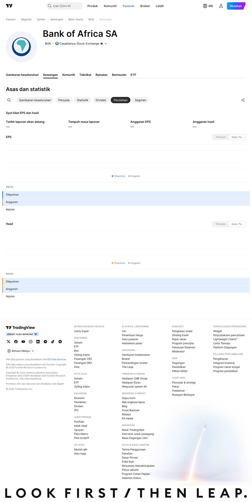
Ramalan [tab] (102, 75)
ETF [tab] (133, 75)
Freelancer (178, 390)
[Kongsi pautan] (243, 100)
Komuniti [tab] (68, 75)
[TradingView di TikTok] (52, 341)
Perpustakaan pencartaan (229, 335)
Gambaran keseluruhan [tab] (22, 75)
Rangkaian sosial (182, 331)
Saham (78, 342)
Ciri (124, 331)
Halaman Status (131, 477)
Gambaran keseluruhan (136, 354)
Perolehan (80, 402)
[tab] (35, 100)
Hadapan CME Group (134, 378)
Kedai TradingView (133, 429)
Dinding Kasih (180, 335)
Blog (124, 406)
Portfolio (79, 421)
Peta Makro (81, 433)
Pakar (175, 386)
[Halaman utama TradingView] (20, 327)
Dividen (78, 406)
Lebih (160, 6)
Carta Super (81, 331)
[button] (100, 6)
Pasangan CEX (83, 358)
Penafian (127, 453)
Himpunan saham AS (134, 386)
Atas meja (80, 453)
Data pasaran (130, 339)
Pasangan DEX (83, 362)
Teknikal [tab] (85, 75)
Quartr (60, 383)
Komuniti (110, 6)
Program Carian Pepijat (136, 473)
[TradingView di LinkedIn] (38, 341)
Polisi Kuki (128, 461)
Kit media (127, 418)
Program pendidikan (225, 371)
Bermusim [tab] (119, 75)
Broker (145, 6)
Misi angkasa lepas (133, 402)
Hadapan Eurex (131, 382)
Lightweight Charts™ (225, 339)
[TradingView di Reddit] (60, 341)
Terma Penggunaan (134, 449)
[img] (101, 43)
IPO (76, 410)
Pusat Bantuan (130, 410)
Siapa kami (128, 398)
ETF (76, 346)
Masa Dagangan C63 (135, 437)
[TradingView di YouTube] (23, 341)
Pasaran (128, 6)
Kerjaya (126, 414)
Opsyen (79, 429)
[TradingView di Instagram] (30, 341)
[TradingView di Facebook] (15, 341)
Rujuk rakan (179, 339)
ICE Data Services (56, 359)
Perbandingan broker (135, 362)
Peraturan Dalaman (183, 347)
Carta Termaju (221, 343)
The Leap (127, 366)
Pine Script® (81, 437)
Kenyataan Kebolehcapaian (138, 465)
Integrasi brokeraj (223, 362)
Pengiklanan (220, 358)
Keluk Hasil (80, 425)
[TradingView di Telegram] (45, 341)
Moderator (178, 351)
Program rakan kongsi (226, 366)
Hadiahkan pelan (132, 343)
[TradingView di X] (8, 341)
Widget (217, 331)
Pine (76, 366)
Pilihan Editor (180, 371)
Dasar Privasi (130, 457)
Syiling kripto (82, 354)
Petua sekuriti (130, 469)
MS (210, 6)
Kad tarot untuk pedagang (138, 433)
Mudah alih (80, 449)
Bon (76, 350)
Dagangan (178, 362)
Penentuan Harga (132, 335)
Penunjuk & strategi (184, 382)
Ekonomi (79, 398)
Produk (92, 6)
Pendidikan (179, 366)
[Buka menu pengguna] (221, 6)
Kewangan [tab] (50, 75)
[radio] (221, 137)
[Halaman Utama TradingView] (9, 6)
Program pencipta (183, 343)
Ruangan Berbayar (183, 394)
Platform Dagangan (225, 347)
